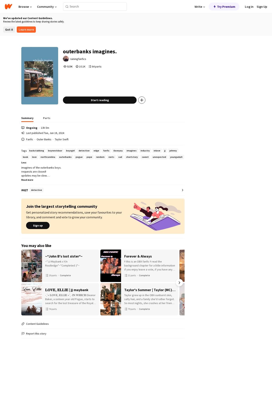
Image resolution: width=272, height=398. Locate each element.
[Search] (67, 7)
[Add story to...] (141, 100)
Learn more (26, 29)
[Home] (8, 6)
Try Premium (226, 7)
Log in (249, 7)
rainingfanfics (78, 59)
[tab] (27, 119)
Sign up (38, 225)
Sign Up (262, 7)
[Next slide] (179, 282)
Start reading (100, 100)
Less (23, 162)
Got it (9, 29)
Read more (27, 179)
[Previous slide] (26, 282)
